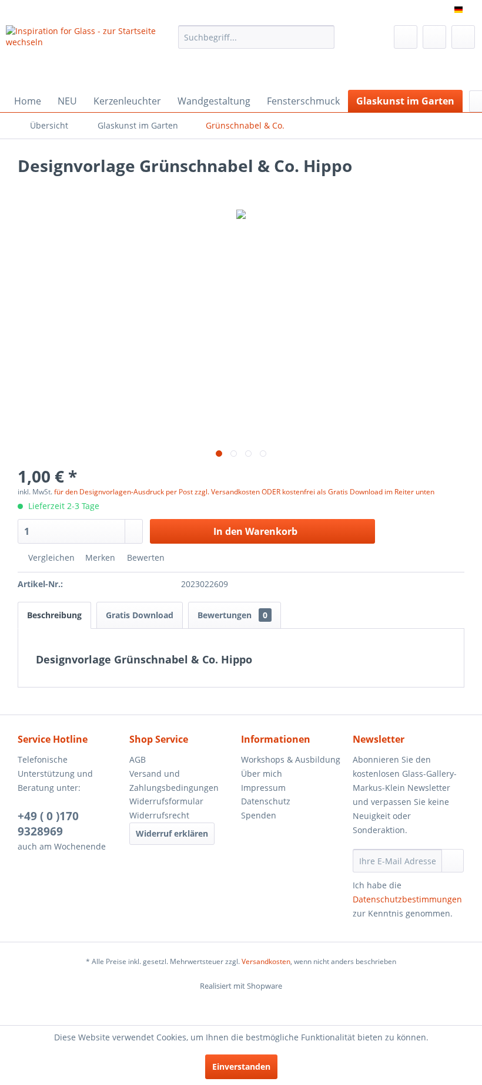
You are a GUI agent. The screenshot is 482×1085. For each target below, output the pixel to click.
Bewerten (145, 557)
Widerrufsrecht (159, 815)
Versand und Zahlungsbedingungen (174, 780)
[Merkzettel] (405, 37)
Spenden (258, 815)
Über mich (261, 773)
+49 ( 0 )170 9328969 (48, 823)
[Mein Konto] (434, 37)
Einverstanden (241, 1066)
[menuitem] (256, 37)
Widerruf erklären (172, 833)
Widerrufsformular (166, 801)
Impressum (263, 787)
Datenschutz (265, 801)
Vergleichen (50, 557)
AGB (137, 759)
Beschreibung (54, 615)
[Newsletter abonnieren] (452, 860)
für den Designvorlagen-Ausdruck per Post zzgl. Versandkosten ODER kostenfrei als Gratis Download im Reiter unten (244, 492)
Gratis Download (139, 615)
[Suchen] (323, 37)
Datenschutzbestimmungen (407, 899)
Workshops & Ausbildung (290, 759)
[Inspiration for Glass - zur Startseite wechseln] (87, 54)
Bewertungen (232, 615)
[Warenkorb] (463, 37)
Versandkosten (266, 961)
